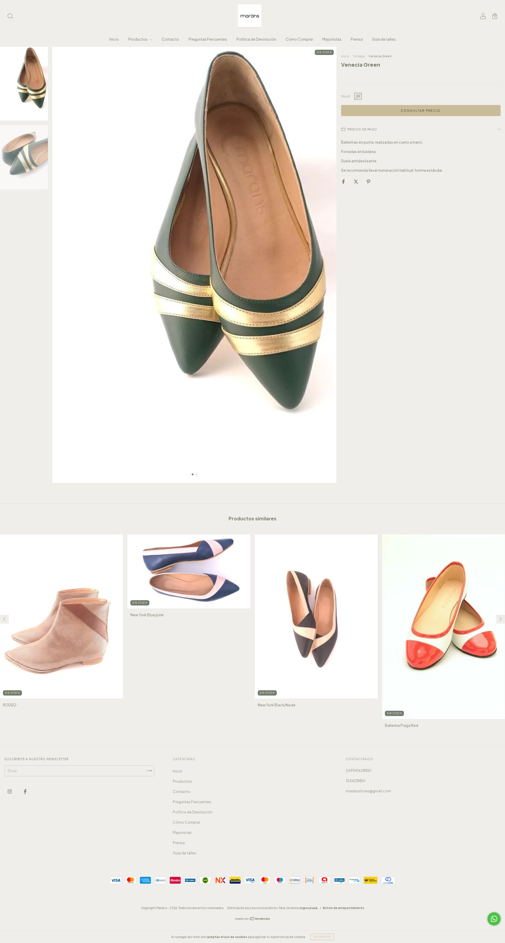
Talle (345, 96)
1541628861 (355, 781)
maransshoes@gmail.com (368, 791)
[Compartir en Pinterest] (368, 181)
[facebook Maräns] (25, 791)
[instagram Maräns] (9, 791)
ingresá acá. (309, 908)
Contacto (170, 39)
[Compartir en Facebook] (343, 181)
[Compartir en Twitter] (356, 181)
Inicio (114, 39)
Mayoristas (331, 39)
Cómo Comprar (299, 39)
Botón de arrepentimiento (343, 908)
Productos (138, 39)
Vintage (359, 56)
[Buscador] (10, 17)
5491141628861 (358, 770)
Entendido (322, 936)
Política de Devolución (256, 39)
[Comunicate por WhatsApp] (494, 918)
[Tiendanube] (252, 919)
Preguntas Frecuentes (207, 39)
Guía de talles (384, 39)
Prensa (357, 39)
